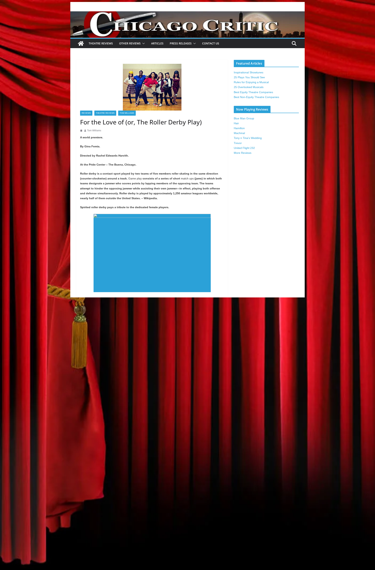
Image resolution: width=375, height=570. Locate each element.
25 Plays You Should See (249, 77)
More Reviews (242, 152)
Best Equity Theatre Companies (253, 92)
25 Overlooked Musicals (248, 87)
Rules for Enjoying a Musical (251, 82)
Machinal (239, 133)
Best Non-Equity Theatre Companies (256, 97)
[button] (143, 43)
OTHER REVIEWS (130, 43)
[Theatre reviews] (187, 14)
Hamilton (239, 128)
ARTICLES (157, 43)
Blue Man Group (244, 118)
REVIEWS (86, 113)
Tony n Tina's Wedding (248, 138)
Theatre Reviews (101, 43)
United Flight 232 (244, 147)
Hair (236, 123)
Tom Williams (127, 113)
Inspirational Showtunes (248, 72)
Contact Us (210, 43)
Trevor (238, 143)
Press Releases (181, 43)
